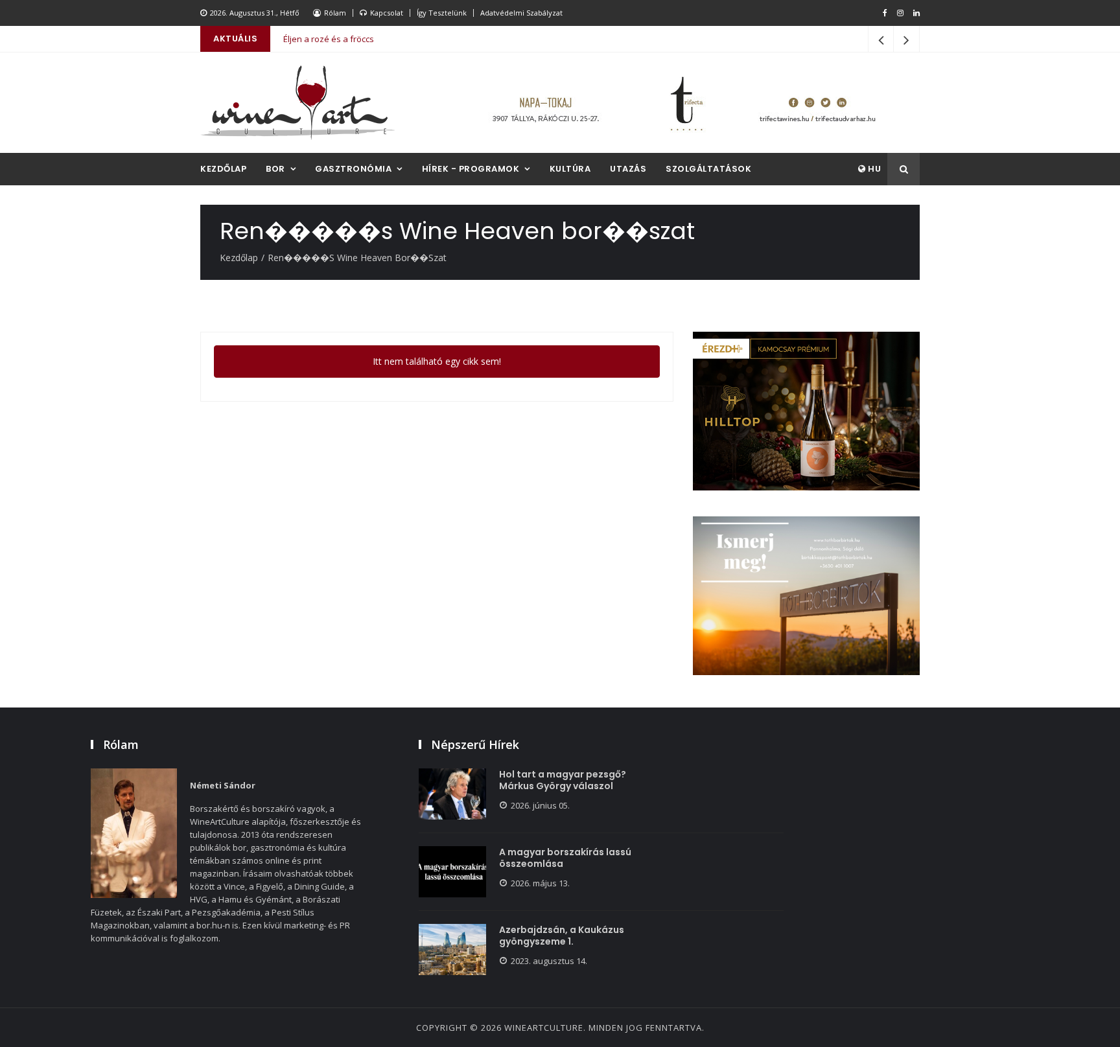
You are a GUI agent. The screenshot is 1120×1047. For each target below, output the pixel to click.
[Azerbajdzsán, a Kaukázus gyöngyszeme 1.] (452, 949)
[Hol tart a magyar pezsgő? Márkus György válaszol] (452, 794)
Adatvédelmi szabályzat (521, 12)
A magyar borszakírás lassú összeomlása (565, 857)
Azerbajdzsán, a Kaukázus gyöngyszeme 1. (561, 935)
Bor (275, 169)
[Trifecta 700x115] (683, 102)
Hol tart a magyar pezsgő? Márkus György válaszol (562, 780)
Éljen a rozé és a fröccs (328, 39)
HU (873, 169)
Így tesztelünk (442, 12)
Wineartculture (543, 1027)
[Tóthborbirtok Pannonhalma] (806, 595)
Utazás (628, 169)
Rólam (335, 12)
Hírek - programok (471, 169)
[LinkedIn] (916, 13)
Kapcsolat (386, 12)
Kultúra (570, 169)
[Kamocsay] (806, 411)
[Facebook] (885, 13)
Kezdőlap (223, 169)
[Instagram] (900, 13)
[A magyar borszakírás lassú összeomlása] (452, 871)
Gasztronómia (353, 169)
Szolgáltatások (708, 169)
